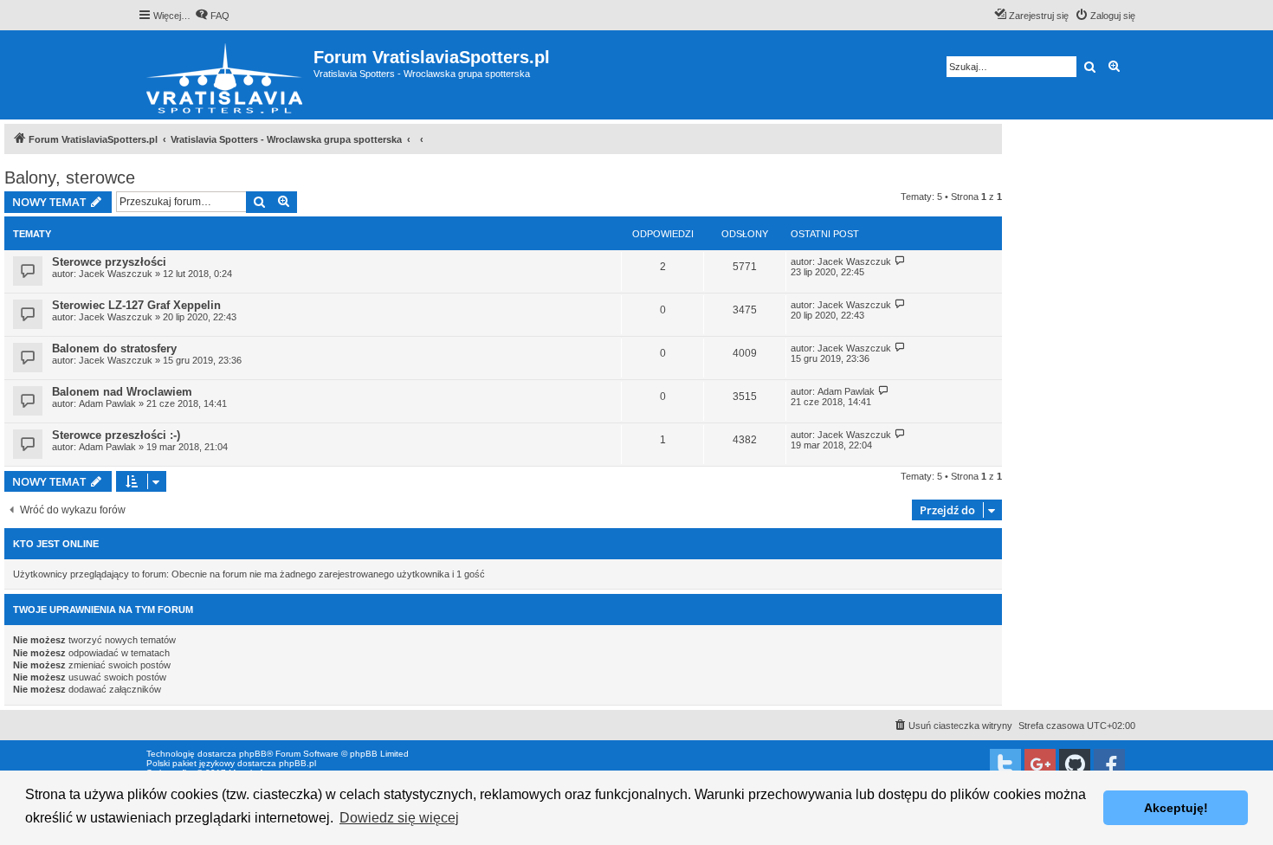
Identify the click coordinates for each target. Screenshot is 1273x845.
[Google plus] (1040, 764)
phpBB (253, 753)
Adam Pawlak (107, 403)
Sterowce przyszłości (109, 261)
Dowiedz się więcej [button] (399, 817)
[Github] (1074, 764)
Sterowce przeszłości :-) (116, 435)
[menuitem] (212, 15)
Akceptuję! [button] (1176, 808)
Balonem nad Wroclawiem (122, 391)
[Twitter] (1005, 764)
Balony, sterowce (69, 177)
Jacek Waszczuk (115, 273)
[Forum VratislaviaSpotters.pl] (225, 75)
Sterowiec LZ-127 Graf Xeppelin (136, 305)
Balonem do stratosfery (114, 348)
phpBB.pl (297, 763)
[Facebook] (1109, 764)
